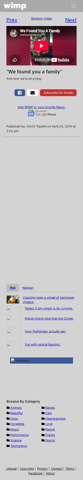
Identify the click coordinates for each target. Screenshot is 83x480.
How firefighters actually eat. (45, 331)
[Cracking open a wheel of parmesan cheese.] (13, 299)
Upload (11, 468)
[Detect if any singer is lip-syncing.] (14, 310)
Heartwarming (55, 418)
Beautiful (16, 413)
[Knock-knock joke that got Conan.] (14, 321)
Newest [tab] (27, 287)
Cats (48, 413)
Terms (70, 468)
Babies (50, 407)
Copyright (27, 468)
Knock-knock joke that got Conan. (49, 318)
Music (14, 429)
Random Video (41, 18)
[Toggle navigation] (74, 6)
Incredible (17, 424)
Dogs (14, 418)
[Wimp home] (15, 6)
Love (48, 424)
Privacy (42, 468)
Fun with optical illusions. (42, 344)
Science (15, 440)
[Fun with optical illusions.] (14, 346)
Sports (50, 440)
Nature (50, 429)
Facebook (35, 473)
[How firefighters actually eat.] (14, 334)
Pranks (50, 435)
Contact (56, 468)
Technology (18, 446)
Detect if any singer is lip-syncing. (49, 308)
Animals (16, 407)
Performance (19, 435)
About (50, 473)
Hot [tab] (13, 287)
